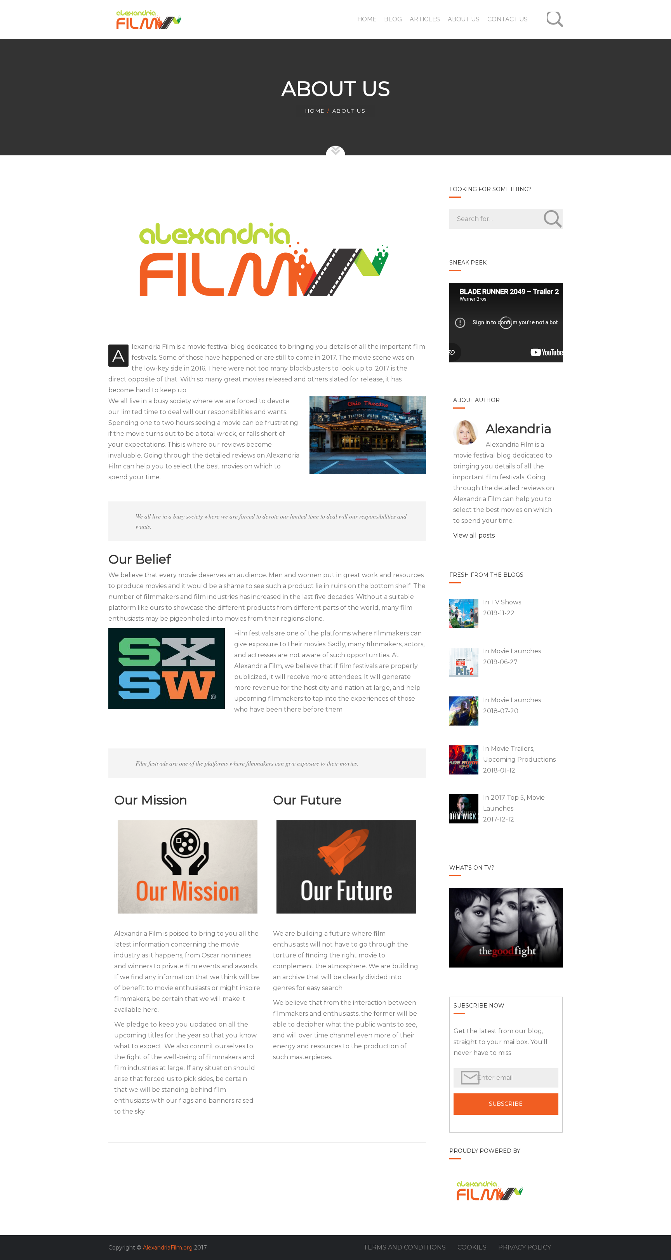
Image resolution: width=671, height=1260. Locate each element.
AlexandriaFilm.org (168, 1247)
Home (315, 111)
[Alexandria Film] (147, 19)
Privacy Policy (524, 1247)
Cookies (472, 1247)
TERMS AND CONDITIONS (404, 1247)
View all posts (474, 535)
